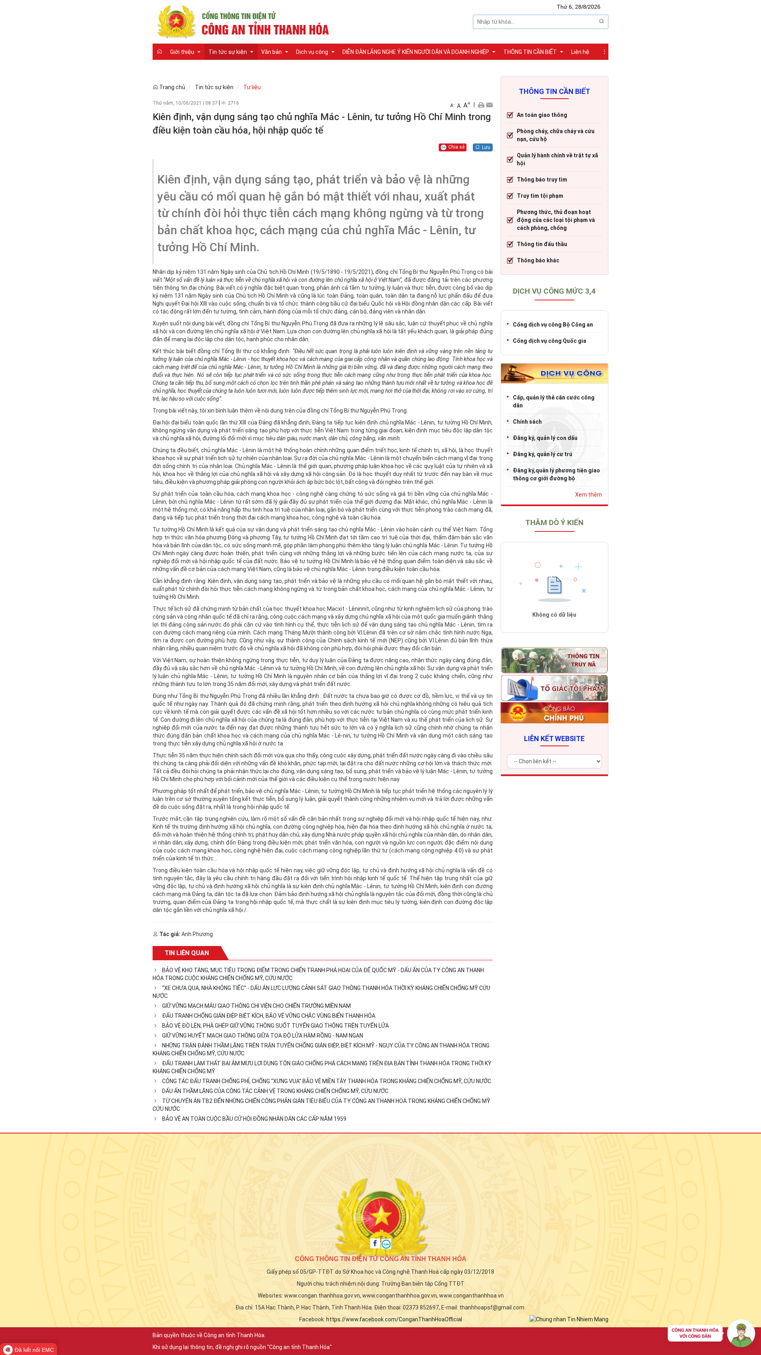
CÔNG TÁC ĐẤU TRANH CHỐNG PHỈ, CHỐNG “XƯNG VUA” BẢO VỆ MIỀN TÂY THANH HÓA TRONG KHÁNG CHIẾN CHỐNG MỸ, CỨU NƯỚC (326, 1081)
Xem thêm (588, 494)
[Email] (489, 105)
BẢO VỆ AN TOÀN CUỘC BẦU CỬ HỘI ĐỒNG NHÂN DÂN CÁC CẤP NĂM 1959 (254, 1119)
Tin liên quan (186, 953)
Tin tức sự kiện (214, 87)
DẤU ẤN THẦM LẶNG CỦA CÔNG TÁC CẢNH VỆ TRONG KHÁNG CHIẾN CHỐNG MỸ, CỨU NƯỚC (275, 1091)
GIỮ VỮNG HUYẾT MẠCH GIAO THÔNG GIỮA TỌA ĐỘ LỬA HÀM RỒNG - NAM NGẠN (262, 1035)
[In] (481, 105)
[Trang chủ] (159, 51)
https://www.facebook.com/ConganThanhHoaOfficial (394, 1319)
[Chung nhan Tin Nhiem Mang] (569, 1318)
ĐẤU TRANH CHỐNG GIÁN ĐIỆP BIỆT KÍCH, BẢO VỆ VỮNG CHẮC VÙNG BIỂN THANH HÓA (268, 1016)
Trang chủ (171, 87)
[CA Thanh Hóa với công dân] (711, 1335)
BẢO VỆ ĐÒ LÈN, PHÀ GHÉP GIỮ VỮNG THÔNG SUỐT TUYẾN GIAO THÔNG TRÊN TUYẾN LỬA (275, 1025)
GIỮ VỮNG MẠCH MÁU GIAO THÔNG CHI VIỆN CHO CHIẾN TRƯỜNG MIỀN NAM (256, 1006)
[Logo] (246, 21)
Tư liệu (252, 87)
